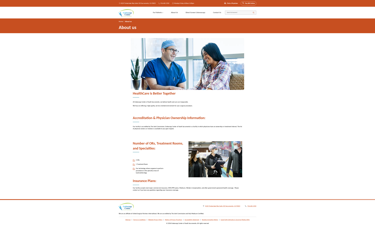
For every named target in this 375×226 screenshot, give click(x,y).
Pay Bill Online (250, 3)
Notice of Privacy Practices (173, 220)
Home (121, 22)
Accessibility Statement (192, 220)
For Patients (157, 13)
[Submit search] (253, 12)
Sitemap (128, 220)
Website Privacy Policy (155, 220)
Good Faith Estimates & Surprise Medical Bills (235, 220)
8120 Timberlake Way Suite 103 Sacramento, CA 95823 (138, 3)
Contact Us (217, 13)
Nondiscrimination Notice (210, 220)
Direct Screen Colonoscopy (195, 13)
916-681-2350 (164, 3)
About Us (174, 13)
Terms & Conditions (139, 220)
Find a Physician (232, 3)
